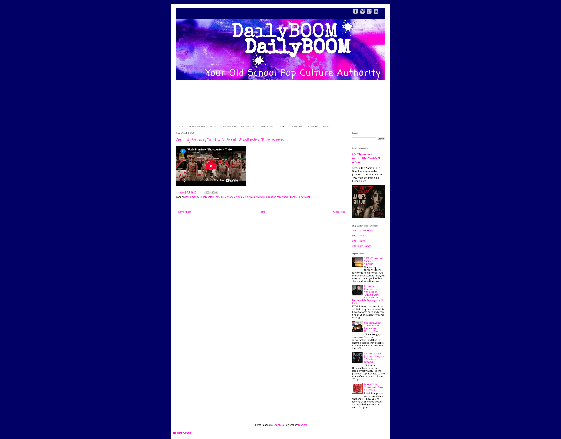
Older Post (339, 211)
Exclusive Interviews (197, 126)
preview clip (260, 196)
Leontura (278, 424)
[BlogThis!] (207, 192)
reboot (272, 196)
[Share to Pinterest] (216, 192)
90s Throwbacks (247, 126)
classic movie (191, 196)
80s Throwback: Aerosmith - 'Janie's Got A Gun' (367, 158)
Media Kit (326, 126)
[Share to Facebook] (213, 192)
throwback (283, 196)
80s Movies (358, 235)
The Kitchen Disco (267, 126)
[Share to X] (210, 192)
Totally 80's (296, 196)
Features (213, 126)
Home (181, 126)
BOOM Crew (313, 126)
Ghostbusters (206, 196)
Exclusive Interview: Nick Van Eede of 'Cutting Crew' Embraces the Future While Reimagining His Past (368, 295)
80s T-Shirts (358, 240)
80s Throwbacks (229, 126)
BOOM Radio (297, 126)
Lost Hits (282, 126)
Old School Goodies (362, 230)
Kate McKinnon (224, 196)
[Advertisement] (280, 102)
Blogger (302, 424)
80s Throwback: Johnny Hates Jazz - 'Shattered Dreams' (374, 358)
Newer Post (184, 211)
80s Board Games (361, 246)
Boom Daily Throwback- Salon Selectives (374, 387)
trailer (306, 196)
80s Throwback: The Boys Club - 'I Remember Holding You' (373, 327)
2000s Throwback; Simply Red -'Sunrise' (374, 261)
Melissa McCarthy (243, 196)
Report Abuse (182, 432)
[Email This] (205, 192)
